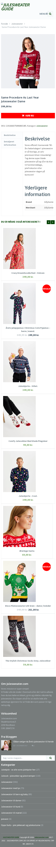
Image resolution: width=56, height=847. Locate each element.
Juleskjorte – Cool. (28, 496)
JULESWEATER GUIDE (11, 837)
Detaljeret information (10, 143)
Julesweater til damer (11, 800)
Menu (43, 13)
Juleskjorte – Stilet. (28, 386)
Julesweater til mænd (11, 812)
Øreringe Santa (26, 550)
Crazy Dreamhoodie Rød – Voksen (27, 273)
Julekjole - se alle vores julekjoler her (18, 769)
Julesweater (42, 125)
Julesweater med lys (10, 788)
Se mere (28, 244)
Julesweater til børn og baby (14, 794)
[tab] (12, 135)
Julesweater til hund (10, 806)
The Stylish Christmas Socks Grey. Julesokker (28, 660)
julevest (4, 819)
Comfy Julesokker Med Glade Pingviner (28, 441)
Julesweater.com (42, 837)
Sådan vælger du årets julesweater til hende (33, 741)
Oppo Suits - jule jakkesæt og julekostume (20, 825)
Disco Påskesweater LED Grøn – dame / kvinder (28, 605)
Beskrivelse (9, 135)
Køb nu (30, 115)
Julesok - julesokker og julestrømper (18, 775)
